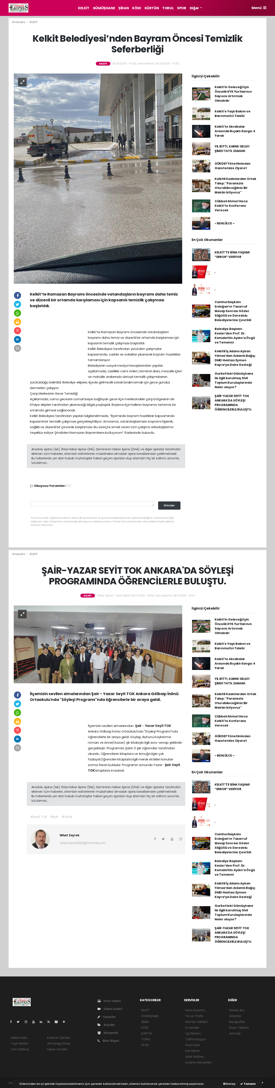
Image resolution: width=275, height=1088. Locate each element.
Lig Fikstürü (193, 1033)
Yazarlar (109, 1017)
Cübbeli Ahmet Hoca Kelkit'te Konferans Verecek (231, 205)
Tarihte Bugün (195, 1039)
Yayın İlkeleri (19, 1043)
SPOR (181, 8)
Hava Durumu (195, 1010)
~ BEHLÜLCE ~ (225, 223)
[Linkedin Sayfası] (43, 1022)
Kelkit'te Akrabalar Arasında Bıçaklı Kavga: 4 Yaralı (235, 131)
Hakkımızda (19, 1038)
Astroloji (234, 1033)
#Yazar (66, 817)
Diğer (195, 8)
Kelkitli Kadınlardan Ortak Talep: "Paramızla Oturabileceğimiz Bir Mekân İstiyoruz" (235, 186)
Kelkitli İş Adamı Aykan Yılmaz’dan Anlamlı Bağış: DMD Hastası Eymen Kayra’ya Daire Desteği (235, 358)
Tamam (249, 1084)
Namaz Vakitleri (196, 1022)
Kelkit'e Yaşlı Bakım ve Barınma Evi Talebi (233, 113)
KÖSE (136, 8)
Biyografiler (237, 1022)
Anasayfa (19, 22)
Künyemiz (110, 1033)
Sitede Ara (236, 1010)
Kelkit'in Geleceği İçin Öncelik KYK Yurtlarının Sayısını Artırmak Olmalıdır (233, 94)
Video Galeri (112, 1009)
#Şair (54, 817)
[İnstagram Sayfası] (28, 1022)
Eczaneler (192, 1027)
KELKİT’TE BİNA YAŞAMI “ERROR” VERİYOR (232, 254)
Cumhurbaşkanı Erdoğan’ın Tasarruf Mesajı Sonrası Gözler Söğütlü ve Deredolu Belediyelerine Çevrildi (233, 311)
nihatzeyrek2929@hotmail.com (83, 843)
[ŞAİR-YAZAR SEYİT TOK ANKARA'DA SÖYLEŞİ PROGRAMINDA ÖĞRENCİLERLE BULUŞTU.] (98, 644)
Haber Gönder (57, 1049)
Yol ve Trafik (194, 1016)
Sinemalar (192, 1045)
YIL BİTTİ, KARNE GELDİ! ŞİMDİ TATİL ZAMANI (232, 148)
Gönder (169, 505)
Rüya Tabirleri (239, 1027)
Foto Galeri (112, 1001)
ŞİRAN (123, 8)
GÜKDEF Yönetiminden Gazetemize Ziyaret (233, 165)
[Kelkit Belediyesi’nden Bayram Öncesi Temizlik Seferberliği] (98, 178)
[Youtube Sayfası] (35, 1022)
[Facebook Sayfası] (12, 1022)
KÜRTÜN (152, 8)
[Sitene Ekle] (66, 1022)
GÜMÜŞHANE (104, 8)
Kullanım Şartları (58, 1038)
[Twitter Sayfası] (20, 1022)
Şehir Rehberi (194, 1056)
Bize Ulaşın (110, 1041)
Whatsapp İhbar (58, 1043)
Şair (138, 725)
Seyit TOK (163, 725)
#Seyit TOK (38, 817)
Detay (230, 1084)
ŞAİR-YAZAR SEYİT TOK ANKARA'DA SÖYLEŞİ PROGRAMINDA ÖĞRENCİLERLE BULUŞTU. (233, 403)
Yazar (150, 725)
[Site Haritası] (58, 1022)
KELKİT (83, 8)
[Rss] (50, 1022)
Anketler (235, 1016)
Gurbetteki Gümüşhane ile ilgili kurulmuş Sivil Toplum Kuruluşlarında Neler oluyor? (234, 380)
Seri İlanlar (192, 1051)
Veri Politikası (20, 1049)
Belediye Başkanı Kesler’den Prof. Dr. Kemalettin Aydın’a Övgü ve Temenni (235, 336)
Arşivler (109, 1025)
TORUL (168, 8)
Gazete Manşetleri (198, 1062)
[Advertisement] (106, 320)
